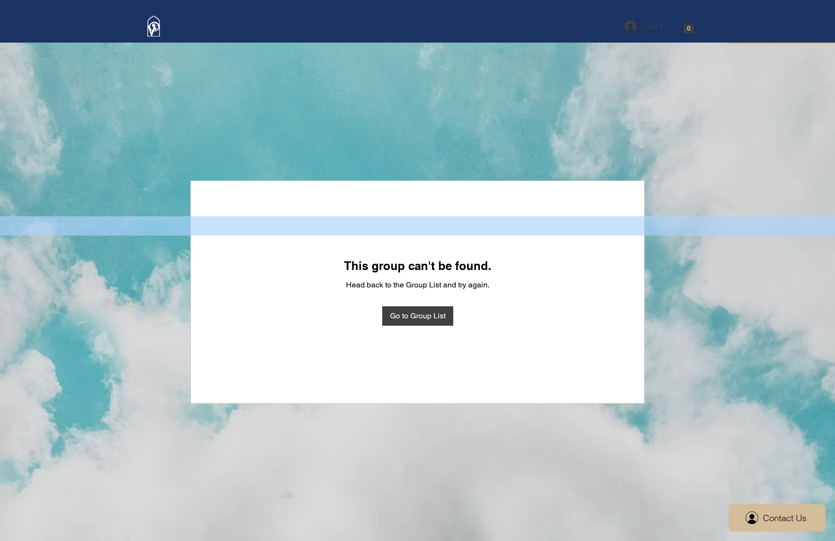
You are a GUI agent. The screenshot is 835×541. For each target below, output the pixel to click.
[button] (689, 26)
